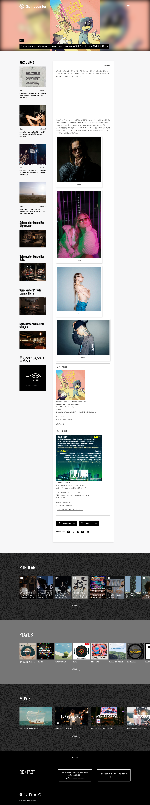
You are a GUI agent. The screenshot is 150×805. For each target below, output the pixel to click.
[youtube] (82, 533)
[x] (73, 533)
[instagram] (87, 533)
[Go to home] (32, 6)
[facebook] (78, 533)
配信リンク (60, 424)
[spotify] (68, 533)
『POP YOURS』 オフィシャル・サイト (70, 510)
